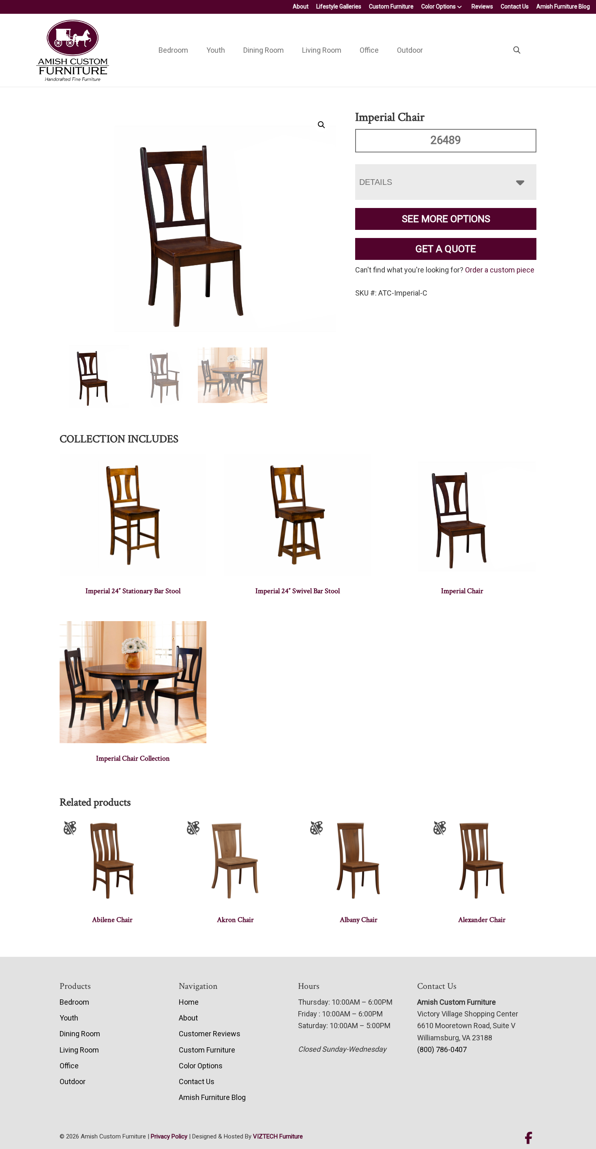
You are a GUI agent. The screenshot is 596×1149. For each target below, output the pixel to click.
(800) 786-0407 (442, 1049)
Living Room (321, 50)
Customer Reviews (209, 1033)
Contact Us (515, 6)
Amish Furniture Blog (563, 6)
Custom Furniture (391, 6)
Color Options (438, 6)
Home (189, 1002)
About (301, 6)
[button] (321, 125)
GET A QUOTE (446, 249)
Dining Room (263, 50)
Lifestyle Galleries (338, 6)
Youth (215, 50)
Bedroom (173, 50)
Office (369, 50)
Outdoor (410, 50)
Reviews (482, 6)
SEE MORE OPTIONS (446, 219)
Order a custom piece (499, 270)
